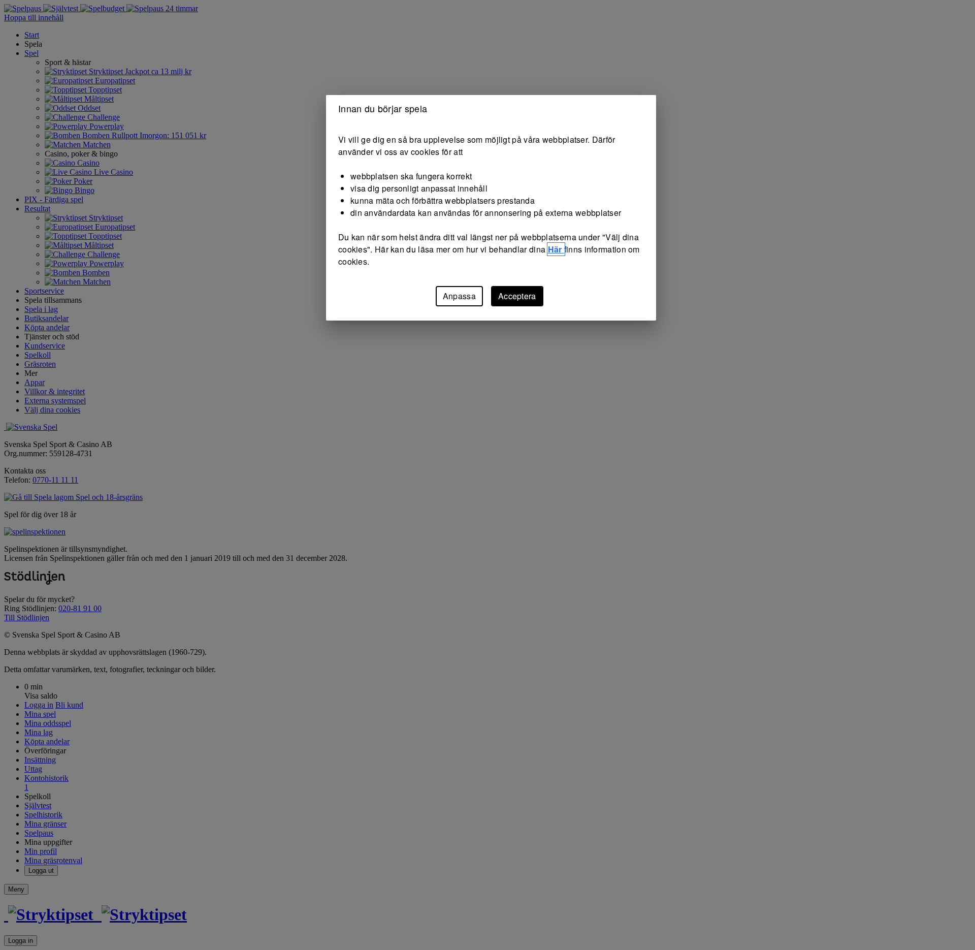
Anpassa (459, 296)
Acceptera (517, 296)
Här (556, 249)
